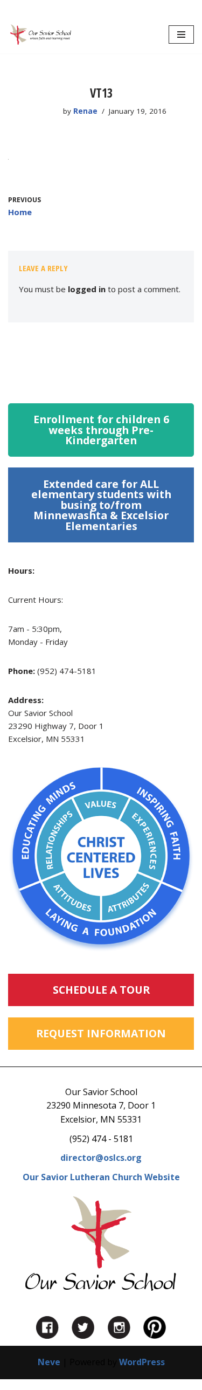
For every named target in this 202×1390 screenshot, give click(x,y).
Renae (85, 111)
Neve (49, 1362)
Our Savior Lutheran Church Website (101, 1177)
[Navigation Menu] (181, 34)
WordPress (142, 1362)
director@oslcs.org (101, 1158)
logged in (87, 289)
